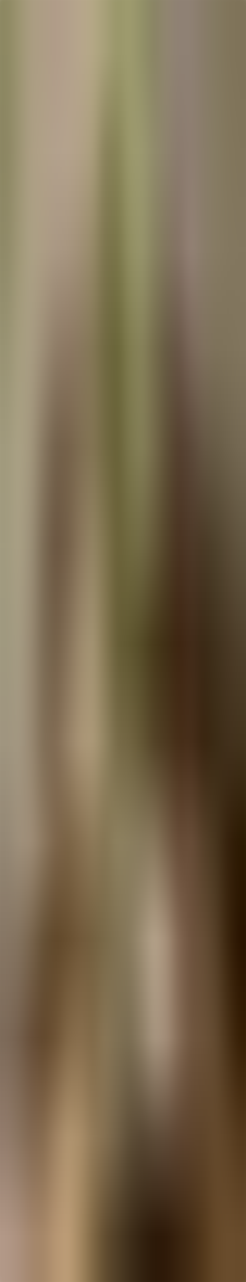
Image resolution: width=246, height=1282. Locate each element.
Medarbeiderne (23, 1225)
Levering (19, 1220)
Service (19, 1214)
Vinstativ (19, 1203)
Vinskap (19, 1200)
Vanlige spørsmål (24, 1211)
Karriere (19, 1228)
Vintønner (20, 1209)
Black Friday (21, 1231)
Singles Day (21, 1234)
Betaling (19, 1217)
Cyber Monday (23, 1237)
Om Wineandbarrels (25, 1222)
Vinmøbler (20, 1206)
